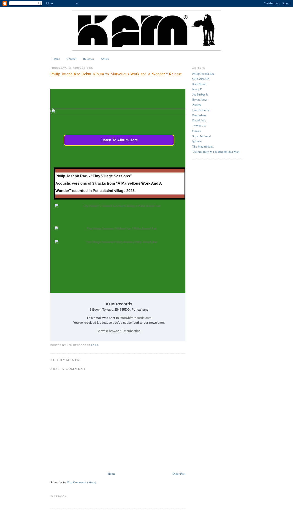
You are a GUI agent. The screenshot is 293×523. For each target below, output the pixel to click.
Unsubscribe (131, 331)
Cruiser (196, 131)
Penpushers (199, 115)
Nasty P (197, 89)
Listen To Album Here (119, 140)
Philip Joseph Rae (203, 73)
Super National (201, 136)
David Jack (199, 120)
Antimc (196, 105)
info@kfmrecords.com (136, 318)
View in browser (109, 331)
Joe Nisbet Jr (200, 94)
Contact (71, 59)
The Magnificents (203, 146)
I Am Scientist (201, 110)
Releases (88, 59)
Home (56, 59)
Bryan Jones (199, 99)
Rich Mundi (199, 84)
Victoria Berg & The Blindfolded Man (215, 152)
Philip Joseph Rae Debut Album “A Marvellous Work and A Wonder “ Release (116, 74)
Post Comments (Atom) (81, 482)
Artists (105, 59)
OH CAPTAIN (200, 79)
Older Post (179, 473)
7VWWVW (199, 125)
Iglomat (197, 141)
